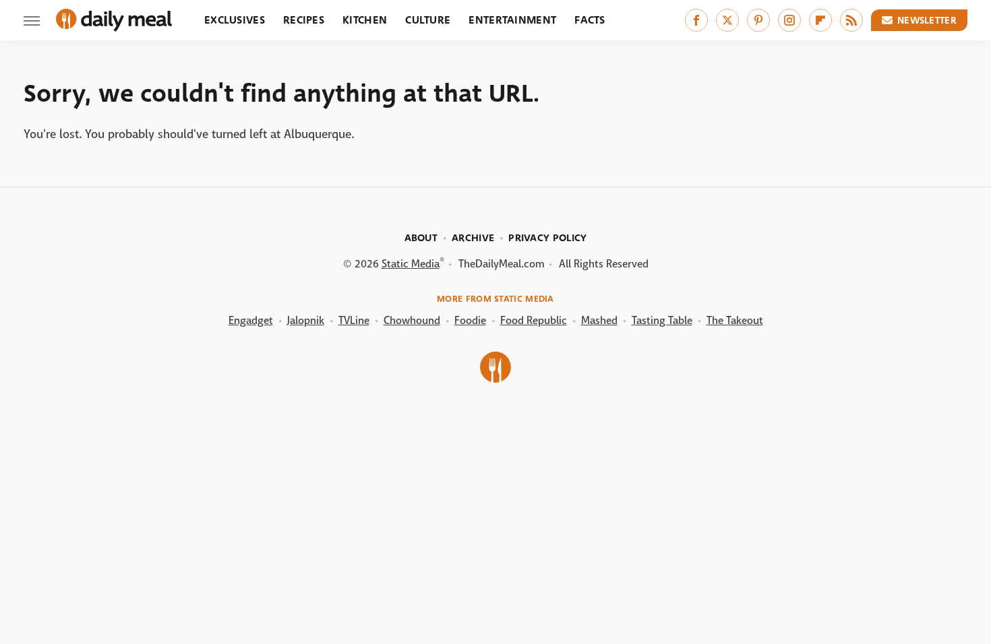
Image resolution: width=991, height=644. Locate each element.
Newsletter (927, 20)
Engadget (251, 320)
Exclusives (234, 20)
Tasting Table (662, 320)
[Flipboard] (820, 20)
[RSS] (851, 20)
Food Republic (533, 320)
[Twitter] (727, 20)
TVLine (353, 320)
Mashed (599, 320)
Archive (473, 237)
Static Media (411, 264)
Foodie (470, 320)
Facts (589, 20)
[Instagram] (789, 20)
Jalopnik (305, 320)
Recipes (303, 20)
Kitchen (364, 20)
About (421, 237)
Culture (427, 20)
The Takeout (735, 320)
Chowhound (412, 320)
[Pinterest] (758, 20)
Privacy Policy (547, 237)
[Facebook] (696, 20)
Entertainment (512, 20)
